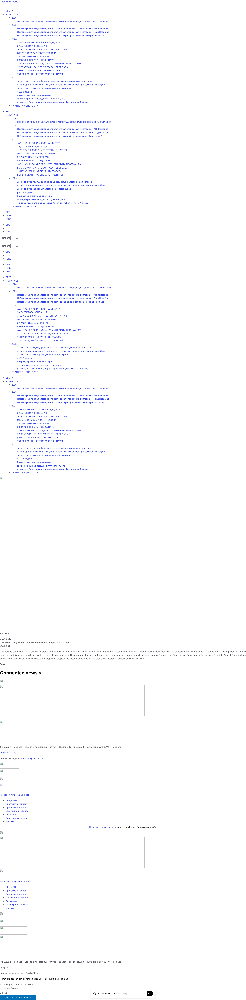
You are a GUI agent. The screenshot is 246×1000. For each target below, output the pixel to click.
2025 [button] (14, 25)
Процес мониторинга (17, 807)
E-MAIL (3, 992)
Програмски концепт (17, 804)
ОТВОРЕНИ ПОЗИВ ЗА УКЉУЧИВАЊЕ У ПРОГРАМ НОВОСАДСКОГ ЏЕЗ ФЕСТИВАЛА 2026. (64, 21)
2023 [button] (14, 77)
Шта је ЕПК (11, 800)
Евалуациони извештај (17, 811)
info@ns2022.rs (8, 752)
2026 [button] (14, 17)
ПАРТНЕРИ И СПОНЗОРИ (24, 105)
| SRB (8, 215)
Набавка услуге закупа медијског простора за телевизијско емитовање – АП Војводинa (62, 28)
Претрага (5, 237)
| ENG (8, 219)
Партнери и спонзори (17, 818)
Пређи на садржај (9, 1)
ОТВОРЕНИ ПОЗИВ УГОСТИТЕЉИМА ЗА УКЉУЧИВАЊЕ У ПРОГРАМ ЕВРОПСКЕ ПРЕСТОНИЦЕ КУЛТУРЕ (36, 57)
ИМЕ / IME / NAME (9, 988)
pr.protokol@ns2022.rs (31, 758)
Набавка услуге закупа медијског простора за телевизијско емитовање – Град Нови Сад (63, 32)
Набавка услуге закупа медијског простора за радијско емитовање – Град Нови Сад (60, 35)
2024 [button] (14, 39)
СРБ (8, 212)
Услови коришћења (125, 827)
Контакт (10, 821)
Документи (11, 814)
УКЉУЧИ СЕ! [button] (12, 14)
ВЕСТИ (9, 11)
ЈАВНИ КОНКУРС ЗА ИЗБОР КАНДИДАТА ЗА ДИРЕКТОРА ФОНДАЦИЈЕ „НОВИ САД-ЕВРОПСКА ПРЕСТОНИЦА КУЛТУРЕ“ (42, 46)
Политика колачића (147, 827)
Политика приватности (101, 827)
